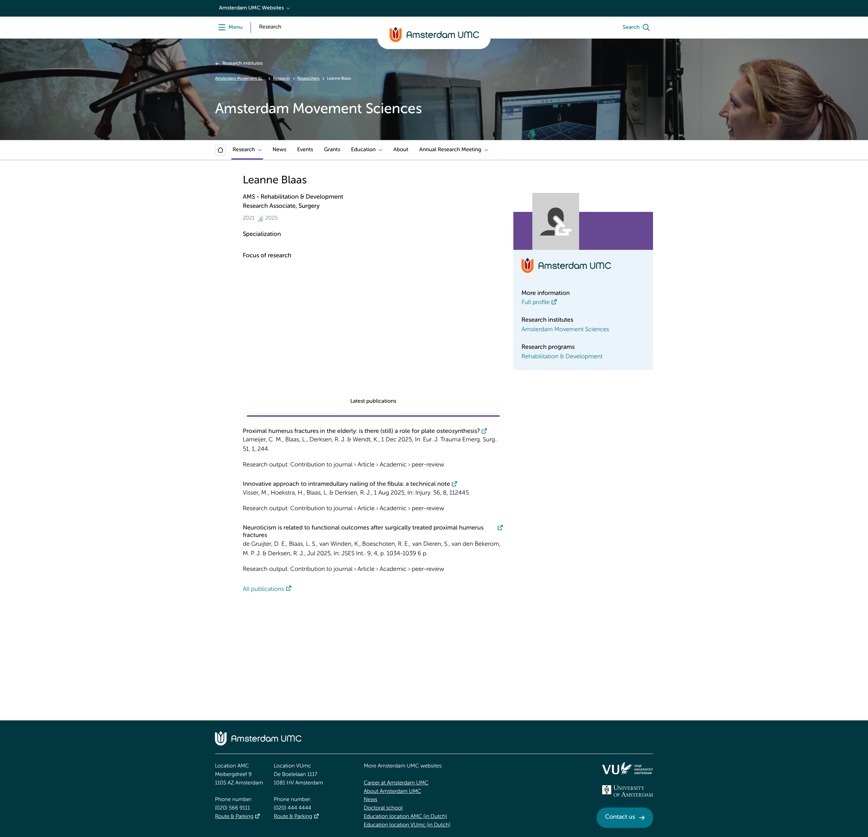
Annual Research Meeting (450, 150)
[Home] (220, 150)
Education (363, 150)
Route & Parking (234, 816)
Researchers (308, 79)
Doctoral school (383, 808)
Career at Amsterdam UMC (396, 783)
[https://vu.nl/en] (627, 768)
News (279, 150)
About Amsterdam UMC (392, 791)
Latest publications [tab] (373, 401)
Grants (332, 150)
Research (281, 79)
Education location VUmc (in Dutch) (407, 825)
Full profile (535, 303)
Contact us (620, 817)
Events (305, 150)
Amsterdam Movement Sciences (240, 79)
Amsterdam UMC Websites (251, 8)
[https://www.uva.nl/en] (627, 791)
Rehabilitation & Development (562, 357)
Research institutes (242, 63)
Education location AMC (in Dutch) (405, 816)
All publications (263, 589)
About (400, 150)
